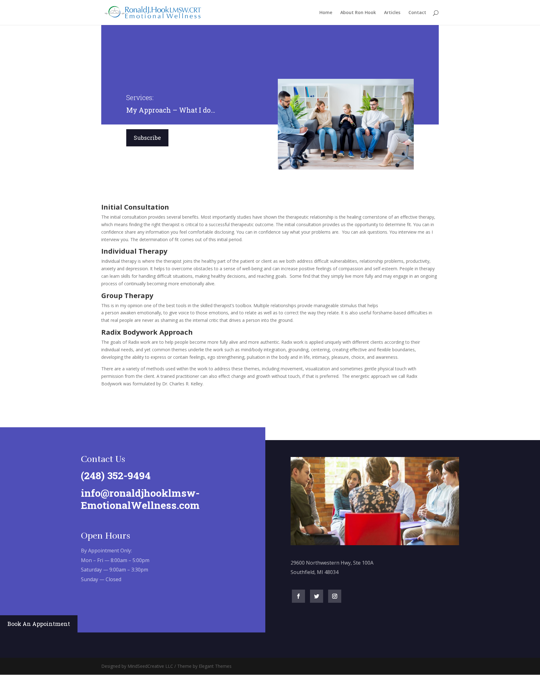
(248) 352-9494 (116, 475)
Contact (417, 12)
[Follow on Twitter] (316, 596)
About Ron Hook (358, 12)
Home (325, 12)
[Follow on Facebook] (298, 596)
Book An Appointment (39, 623)
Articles (392, 12)
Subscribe (147, 137)
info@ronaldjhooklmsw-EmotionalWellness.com (140, 498)
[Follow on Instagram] (334, 596)
